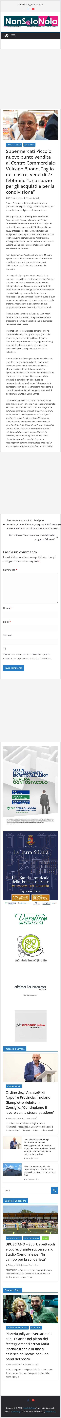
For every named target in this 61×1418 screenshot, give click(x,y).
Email (7, 621)
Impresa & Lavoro (14, 145)
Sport (45, 1238)
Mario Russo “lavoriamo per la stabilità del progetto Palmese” (31, 537)
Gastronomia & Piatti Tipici (17, 1328)
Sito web (7, 635)
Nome (7, 608)
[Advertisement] (30, 79)
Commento (10, 569)
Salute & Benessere (31, 1238)
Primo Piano (29, 145)
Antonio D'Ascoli (32, 198)
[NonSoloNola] (6, 35)
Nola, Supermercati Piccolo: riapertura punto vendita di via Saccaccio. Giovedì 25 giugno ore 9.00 (39, 1170)
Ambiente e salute (14, 1238)
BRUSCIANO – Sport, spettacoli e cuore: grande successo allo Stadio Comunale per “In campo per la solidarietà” (30, 1252)
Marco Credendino (30, 1265)
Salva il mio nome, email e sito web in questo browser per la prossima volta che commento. (27, 656)
